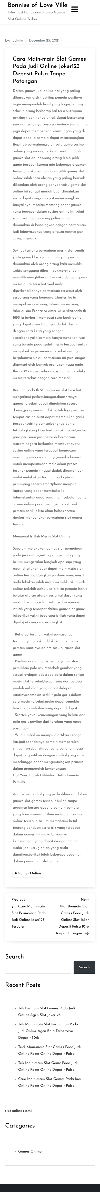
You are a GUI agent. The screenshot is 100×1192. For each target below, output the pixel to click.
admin (18, 41)
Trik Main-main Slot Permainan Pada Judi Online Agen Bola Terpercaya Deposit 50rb (48, 1031)
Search (14, 957)
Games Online (29, 873)
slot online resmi (18, 1111)
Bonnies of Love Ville (37, 5)
